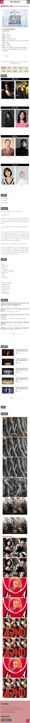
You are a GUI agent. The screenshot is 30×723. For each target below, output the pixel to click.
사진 (21, 71)
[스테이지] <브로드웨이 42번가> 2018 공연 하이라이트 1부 (22, 370)
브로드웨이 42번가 (7, 536)
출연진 (9, 67)
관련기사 (9, 71)
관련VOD (15, 71)
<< (3, 333)
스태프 (15, 67)
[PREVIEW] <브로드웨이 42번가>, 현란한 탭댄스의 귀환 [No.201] (15, 328)
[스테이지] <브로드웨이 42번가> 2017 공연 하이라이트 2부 (22, 379)
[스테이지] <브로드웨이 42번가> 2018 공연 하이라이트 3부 (22, 351)
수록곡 (3, 71)
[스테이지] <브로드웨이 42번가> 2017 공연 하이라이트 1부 (22, 389)
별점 (26, 67)
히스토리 (26, 71)
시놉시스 (21, 67)
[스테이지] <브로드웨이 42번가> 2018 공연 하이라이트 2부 (22, 360)
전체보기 (4, 67)
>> (14, 338)
